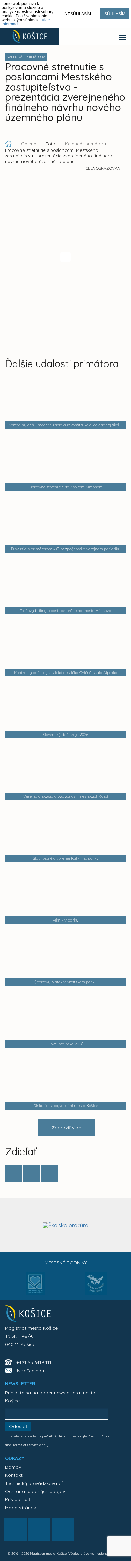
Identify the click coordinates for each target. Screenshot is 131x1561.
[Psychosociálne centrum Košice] (35, 1287)
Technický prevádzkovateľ (33, 1483)
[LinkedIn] (49, 1173)
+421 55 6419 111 (33, 1362)
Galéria (29, 143)
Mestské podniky (66, 1263)
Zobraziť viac (66, 1128)
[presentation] (11, 1224)
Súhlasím (114, 13)
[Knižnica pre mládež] (96, 1287)
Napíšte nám (31, 1371)
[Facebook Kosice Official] (15, 1529)
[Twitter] (31, 1173)
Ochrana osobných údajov (35, 1491)
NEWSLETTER (20, 1384)
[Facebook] (13, 1173)
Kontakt (14, 1475)
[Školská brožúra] (65, 1225)
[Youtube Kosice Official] (39, 1529)
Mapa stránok (20, 1508)
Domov (13, 1467)
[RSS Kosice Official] (63, 1529)
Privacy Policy (99, 1436)
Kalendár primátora (85, 143)
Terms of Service (25, 1445)
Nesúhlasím (77, 13)
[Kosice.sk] (29, 36)
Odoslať (18, 1426)
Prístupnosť (17, 1499)
